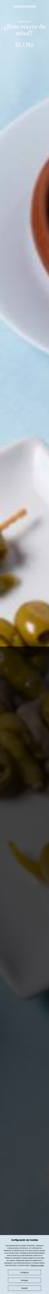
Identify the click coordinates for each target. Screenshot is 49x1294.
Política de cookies (37, 1265)
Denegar (24, 1280)
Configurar (24, 1272)
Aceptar (24, 1288)
